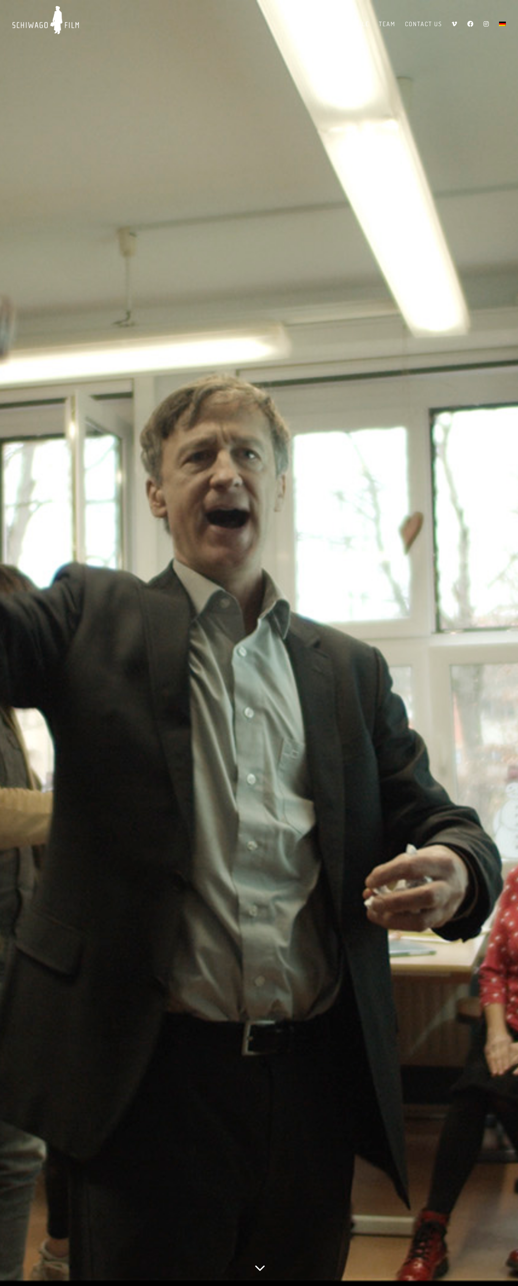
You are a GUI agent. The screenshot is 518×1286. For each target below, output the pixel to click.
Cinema (306, 24)
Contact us (423, 24)
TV (331, 24)
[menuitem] (502, 30)
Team (387, 24)
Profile (357, 24)
